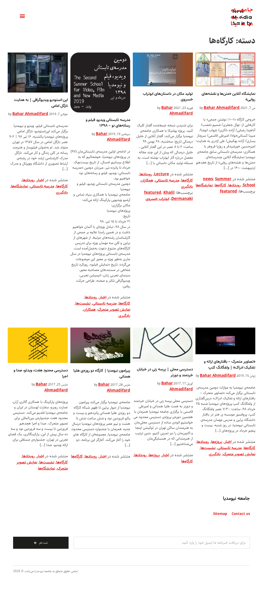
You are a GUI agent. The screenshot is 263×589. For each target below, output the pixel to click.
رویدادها (234, 185)
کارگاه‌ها (220, 185)
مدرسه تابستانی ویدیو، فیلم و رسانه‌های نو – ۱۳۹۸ (108, 123)
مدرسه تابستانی (167, 180)
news (208, 179)
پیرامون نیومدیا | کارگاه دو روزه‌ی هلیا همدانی (101, 374)
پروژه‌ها (216, 442)
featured (228, 191)
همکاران (147, 180)
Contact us (241, 514)
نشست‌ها (83, 303)
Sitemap (220, 514)
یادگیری (187, 187)
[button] (22, 16)
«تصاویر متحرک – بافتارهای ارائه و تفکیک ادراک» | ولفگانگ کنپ (229, 365)
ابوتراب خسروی (157, 199)
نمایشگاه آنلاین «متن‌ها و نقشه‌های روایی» (228, 97)
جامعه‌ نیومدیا (236, 498)
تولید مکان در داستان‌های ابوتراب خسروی (168, 97)
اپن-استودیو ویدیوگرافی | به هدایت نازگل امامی (41, 103)
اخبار (102, 297)
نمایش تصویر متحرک (114, 310)
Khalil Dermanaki (178, 196)
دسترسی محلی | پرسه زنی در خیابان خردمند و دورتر (165, 372)
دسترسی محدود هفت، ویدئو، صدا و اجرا (41, 373)
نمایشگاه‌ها (204, 185)
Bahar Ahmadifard (222, 108)
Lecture (161, 174)
